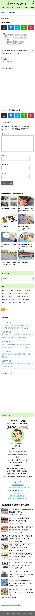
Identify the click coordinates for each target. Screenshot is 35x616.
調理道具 (22, 302)
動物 (19, 296)
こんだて (20, 290)
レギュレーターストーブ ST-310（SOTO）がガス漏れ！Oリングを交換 (21, 573)
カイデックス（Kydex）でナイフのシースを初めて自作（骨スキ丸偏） (21, 564)
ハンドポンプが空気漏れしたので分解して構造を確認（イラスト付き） (20, 555)
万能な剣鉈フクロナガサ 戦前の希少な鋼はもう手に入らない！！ (20, 537)
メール (4, 164)
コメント (5, 134)
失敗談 (5, 299)
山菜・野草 (13, 299)
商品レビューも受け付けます (17, 498)
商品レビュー (27, 296)
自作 (4, 302)
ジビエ (5, 296)
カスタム (5, 293)
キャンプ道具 (23, 293)
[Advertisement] (17, 86)
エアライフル (29, 290)
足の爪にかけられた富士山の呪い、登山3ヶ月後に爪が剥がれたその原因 (21, 582)
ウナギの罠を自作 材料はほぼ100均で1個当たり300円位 (21, 510)
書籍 (20, 299)
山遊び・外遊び (19, 514)
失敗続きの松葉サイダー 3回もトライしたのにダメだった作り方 (21, 528)
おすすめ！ (6, 290)
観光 (10, 302)
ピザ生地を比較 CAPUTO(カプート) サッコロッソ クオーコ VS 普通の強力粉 (21, 592)
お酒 (13, 290)
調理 (16, 302)
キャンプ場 (14, 293)
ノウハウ (12, 296)
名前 (4, 155)
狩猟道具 (27, 299)
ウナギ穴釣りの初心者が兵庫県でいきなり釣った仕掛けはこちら (20, 519)
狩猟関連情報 (18, 541)
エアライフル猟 (19, 559)
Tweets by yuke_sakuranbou (11, 605)
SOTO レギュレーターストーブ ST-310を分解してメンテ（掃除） (20, 546)
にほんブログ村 (6, 61)
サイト (3, 173)
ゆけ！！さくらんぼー (13, 613)
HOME (4, 12)
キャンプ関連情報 (19, 550)
